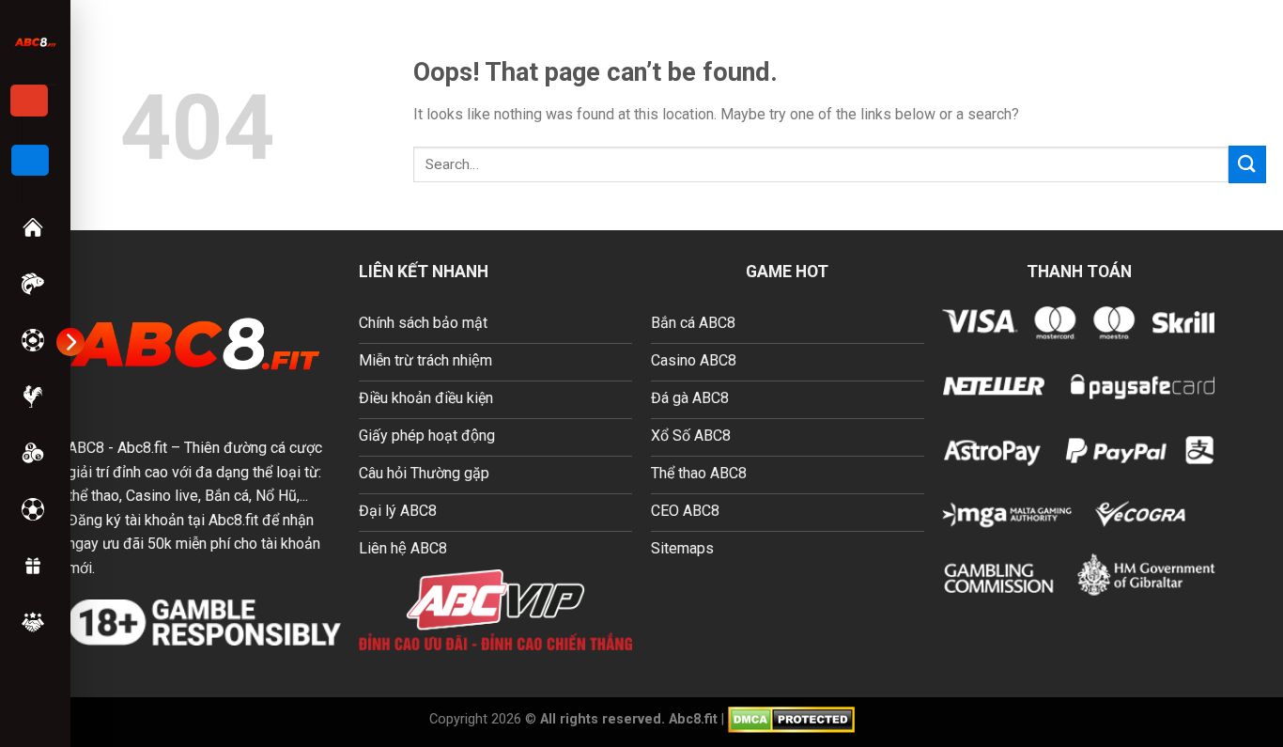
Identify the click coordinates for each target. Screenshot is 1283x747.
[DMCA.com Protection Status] (791, 718)
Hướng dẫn (34, 622)
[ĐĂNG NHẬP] (30, 161)
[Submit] (1247, 164)
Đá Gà (34, 396)
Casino (34, 340)
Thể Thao (34, 509)
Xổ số (34, 452)
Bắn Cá (34, 283)
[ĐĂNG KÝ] (29, 101)
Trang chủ (34, 227)
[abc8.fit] (35, 42)
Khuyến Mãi (34, 565)
